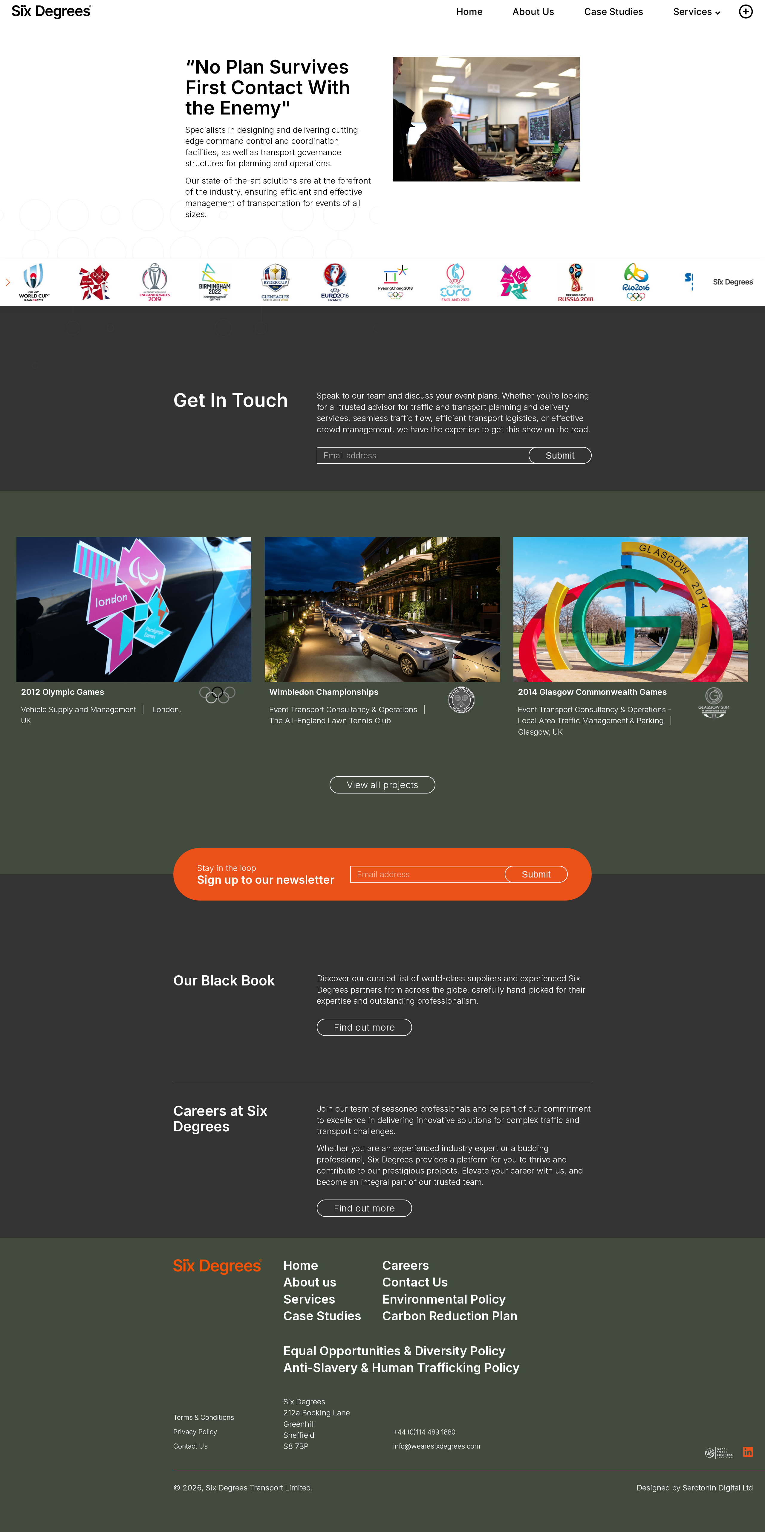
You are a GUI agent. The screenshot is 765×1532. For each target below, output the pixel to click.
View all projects (382, 785)
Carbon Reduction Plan (450, 1316)
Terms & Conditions (203, 1417)
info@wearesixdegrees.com (436, 1446)
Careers (405, 1265)
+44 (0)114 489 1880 (424, 1432)
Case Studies (613, 11)
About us (309, 1282)
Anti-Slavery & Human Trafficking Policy (401, 1367)
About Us (533, 11)
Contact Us (415, 1282)
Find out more (364, 1027)
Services (692, 11)
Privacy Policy (195, 1432)
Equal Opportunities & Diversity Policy (394, 1350)
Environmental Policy (444, 1299)
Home (469, 11)
